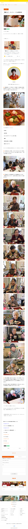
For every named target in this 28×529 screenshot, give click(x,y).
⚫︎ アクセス (11, 513)
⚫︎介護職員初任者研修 (3, 517)
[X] (13, 526)
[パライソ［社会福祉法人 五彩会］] (2, 3)
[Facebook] (14, 526)
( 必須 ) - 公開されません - (6, 462)
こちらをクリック (6, 423)
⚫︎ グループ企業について (22, 513)
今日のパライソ (4, 485)
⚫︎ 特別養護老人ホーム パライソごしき (4, 509)
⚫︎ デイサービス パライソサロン (4, 514)
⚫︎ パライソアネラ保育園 (3, 520)
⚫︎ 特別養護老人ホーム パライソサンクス (4, 511)
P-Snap (6, 9)
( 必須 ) (5, 460)
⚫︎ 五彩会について (22, 510)
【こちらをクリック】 (6, 434)
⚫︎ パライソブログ (12, 510)
